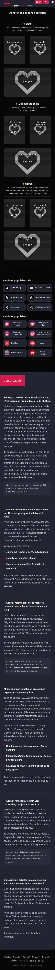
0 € (40, 2)
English (7, 957)
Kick (23, 6)
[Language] (52, 2)
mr (16, 6)
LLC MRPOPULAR (33, 965)
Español (16, 957)
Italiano (14, 961)
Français (36, 957)
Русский (26, 957)
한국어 (33, 961)
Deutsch (46, 957)
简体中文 (24, 961)
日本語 (41, 961)
